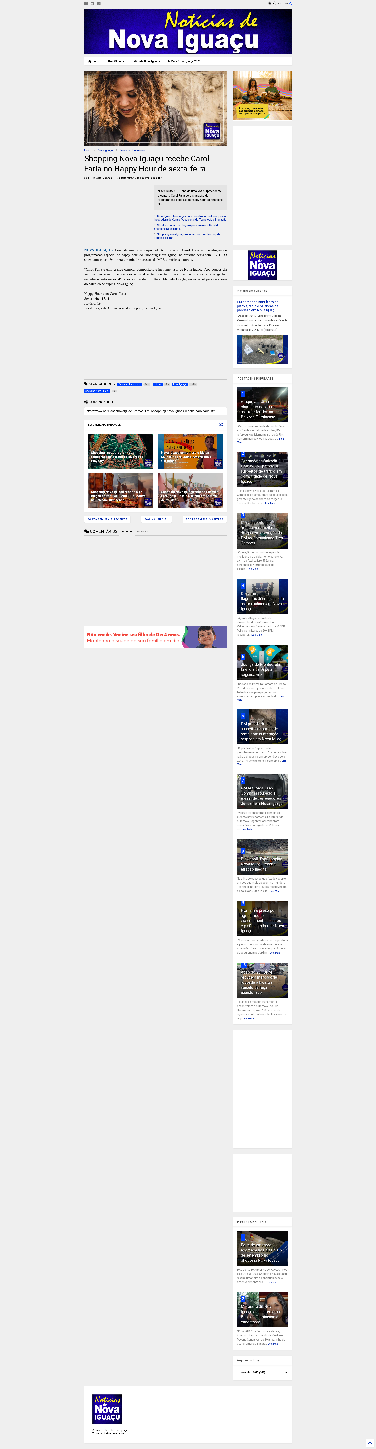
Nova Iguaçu (105, 150)
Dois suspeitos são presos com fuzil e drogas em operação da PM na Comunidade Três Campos (262, 532)
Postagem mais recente (107, 519)
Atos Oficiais (115, 61)
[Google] (99, 3)
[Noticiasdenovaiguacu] (105, 3)
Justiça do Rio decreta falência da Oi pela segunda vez (260, 669)
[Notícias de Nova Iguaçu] (188, 52)
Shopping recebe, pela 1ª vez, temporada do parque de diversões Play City (117, 457)
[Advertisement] (117, 212)
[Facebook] (86, 3)
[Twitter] (92, 3)
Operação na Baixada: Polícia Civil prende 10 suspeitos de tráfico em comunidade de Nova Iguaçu (261, 471)
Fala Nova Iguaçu (148, 61)
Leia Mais (270, 503)
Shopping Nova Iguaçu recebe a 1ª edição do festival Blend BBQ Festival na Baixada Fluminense (118, 496)
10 (244, 964)
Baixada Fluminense (132, 150)
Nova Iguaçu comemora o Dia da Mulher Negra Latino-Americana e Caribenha (186, 457)
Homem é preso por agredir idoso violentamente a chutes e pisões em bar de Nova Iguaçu (262, 920)
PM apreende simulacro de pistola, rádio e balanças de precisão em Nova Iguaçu (257, 306)
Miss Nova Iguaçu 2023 (185, 61)
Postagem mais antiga (205, 519)
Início (95, 61)
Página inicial (156, 519)
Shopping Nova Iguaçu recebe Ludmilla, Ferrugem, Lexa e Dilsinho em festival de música (190, 496)
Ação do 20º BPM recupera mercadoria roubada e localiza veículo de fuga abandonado (259, 982)
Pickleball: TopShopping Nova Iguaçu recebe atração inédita (261, 864)
